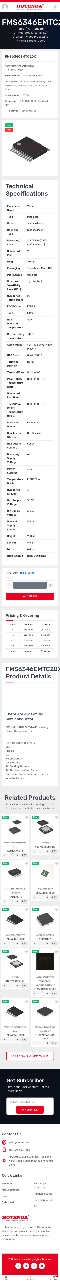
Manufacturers (10, 1189)
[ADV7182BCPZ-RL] (45, 827)
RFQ (24, 855)
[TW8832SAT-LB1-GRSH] (45, 1011)
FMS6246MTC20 (15, 939)
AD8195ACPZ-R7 (15, 981)
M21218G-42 (15, 897)
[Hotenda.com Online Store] (30, 6)
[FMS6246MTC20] (15, 919)
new (9, 125)
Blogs (5, 1196)
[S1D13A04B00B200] (45, 961)
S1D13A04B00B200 (45, 989)
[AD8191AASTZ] (15, 827)
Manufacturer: (12, 75)
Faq (36, 1206)
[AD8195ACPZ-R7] (15, 961)
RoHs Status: (11, 111)
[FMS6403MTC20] (15, 1011)
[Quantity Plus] (50, 585)
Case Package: (12, 95)
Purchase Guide (43, 1193)
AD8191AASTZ (15, 851)
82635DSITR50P (45, 893)
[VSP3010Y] (45, 919)
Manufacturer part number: (19, 66)
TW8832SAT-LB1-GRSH (45, 1037)
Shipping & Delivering (40, 1185)
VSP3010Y (45, 939)
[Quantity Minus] (9, 585)
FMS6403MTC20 (15, 1035)
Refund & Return (44, 1200)
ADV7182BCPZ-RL (45, 847)
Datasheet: (10, 101)
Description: (11, 81)
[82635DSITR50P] (45, 873)
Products (7, 1183)
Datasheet (8, 1202)
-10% (8, 130)
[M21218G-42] (15, 873)
